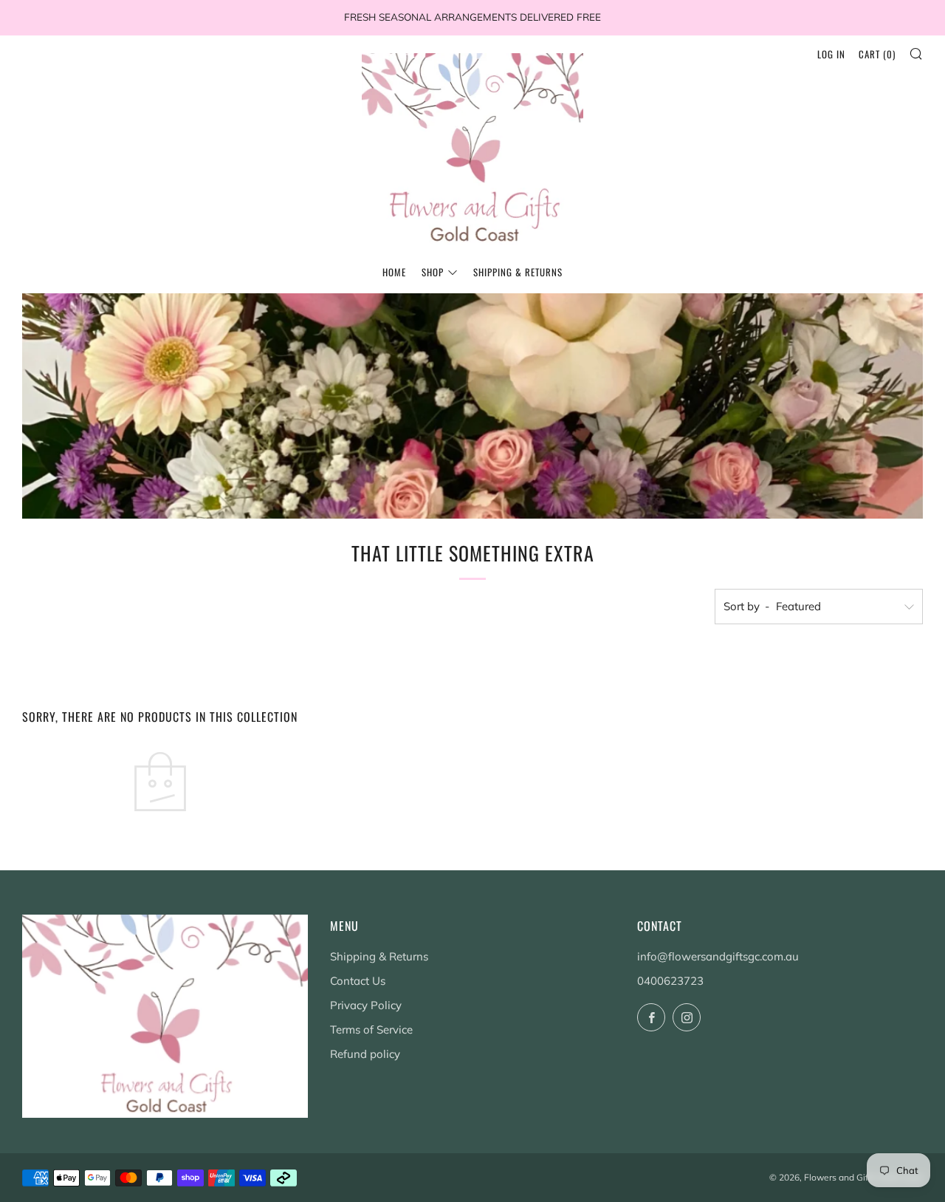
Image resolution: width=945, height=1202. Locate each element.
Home (394, 271)
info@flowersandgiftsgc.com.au (718, 956)
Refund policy (365, 1054)
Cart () (877, 54)
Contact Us (357, 981)
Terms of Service (371, 1029)
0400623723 (670, 981)
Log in (831, 54)
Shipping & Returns (518, 271)
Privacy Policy (366, 1005)
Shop (433, 271)
